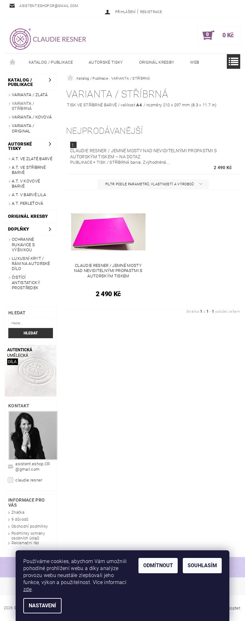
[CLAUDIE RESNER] (47, 38)
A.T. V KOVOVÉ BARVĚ (26, 184)
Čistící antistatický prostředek (26, 282)
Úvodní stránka (13, 62)
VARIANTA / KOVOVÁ (32, 117)
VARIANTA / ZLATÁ (30, 94)
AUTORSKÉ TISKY (106, 62)
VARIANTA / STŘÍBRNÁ (23, 106)
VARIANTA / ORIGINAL (23, 128)
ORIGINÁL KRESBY (156, 62)
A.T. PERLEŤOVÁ (27, 203)
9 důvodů (20, 519)
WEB (194, 62)
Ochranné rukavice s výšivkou (23, 244)
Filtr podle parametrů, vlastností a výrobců (150, 184)
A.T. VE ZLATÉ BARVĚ (32, 158)
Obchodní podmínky (29, 526)
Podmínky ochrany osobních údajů (28, 535)
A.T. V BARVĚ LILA (29, 194)
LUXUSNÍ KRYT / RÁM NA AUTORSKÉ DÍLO (31, 263)
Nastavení (42, 606)
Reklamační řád (25, 543)
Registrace (151, 12)
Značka (17, 512)
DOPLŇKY (18, 229)
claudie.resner (28, 480)
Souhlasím (202, 565)
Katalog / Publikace (51, 62)
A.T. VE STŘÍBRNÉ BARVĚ (29, 170)
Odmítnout (158, 565)
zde (27, 589)
